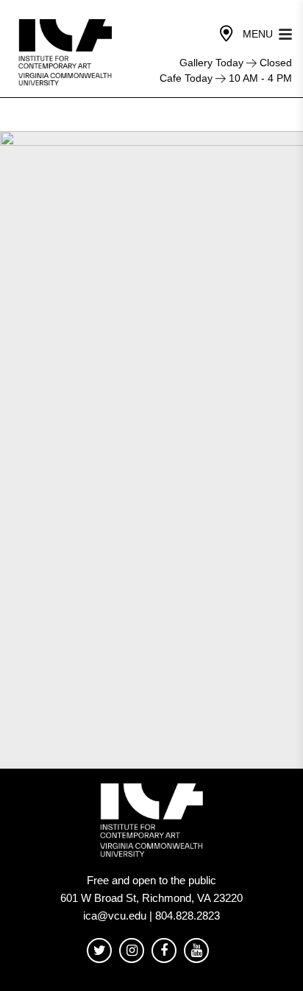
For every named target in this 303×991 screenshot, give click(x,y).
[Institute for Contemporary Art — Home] (66, 52)
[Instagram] (131, 951)
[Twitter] (99, 951)
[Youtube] (196, 951)
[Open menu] (285, 33)
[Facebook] (164, 951)
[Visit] (226, 34)
